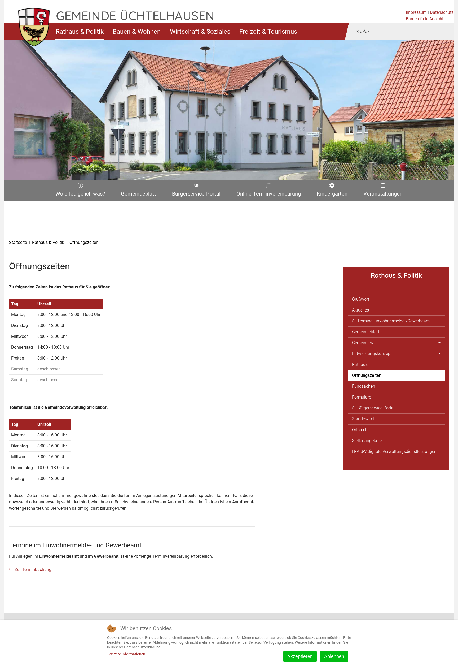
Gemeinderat (364, 342)
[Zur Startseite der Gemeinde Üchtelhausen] (30, 31)
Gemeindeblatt (138, 195)
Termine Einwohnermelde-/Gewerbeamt (394, 320)
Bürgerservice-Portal (194, 195)
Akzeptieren (300, 656)
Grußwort (360, 299)
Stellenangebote (367, 440)
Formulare (361, 397)
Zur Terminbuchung (33, 569)
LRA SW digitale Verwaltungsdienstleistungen (394, 451)
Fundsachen (363, 386)
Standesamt (363, 418)
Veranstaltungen (382, 195)
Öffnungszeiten (366, 375)
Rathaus (360, 364)
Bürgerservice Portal (376, 407)
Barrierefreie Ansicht (424, 18)
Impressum (416, 12)
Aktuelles (360, 310)
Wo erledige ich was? (78, 195)
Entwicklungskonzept (372, 353)
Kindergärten (331, 195)
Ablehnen (334, 656)
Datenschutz (441, 12)
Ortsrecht (360, 429)
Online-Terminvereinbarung (267, 195)
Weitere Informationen (127, 654)
